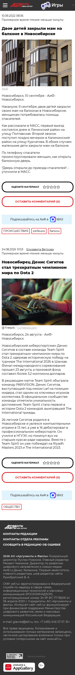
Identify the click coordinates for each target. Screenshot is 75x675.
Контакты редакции (20, 534)
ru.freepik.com (27, 327)
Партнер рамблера (36, 656)
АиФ (5, 88)
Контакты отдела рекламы (25, 539)
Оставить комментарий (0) (37, 201)
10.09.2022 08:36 (12, 15)
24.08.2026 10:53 (12, 249)
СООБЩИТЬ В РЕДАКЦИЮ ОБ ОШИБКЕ (32, 544)
